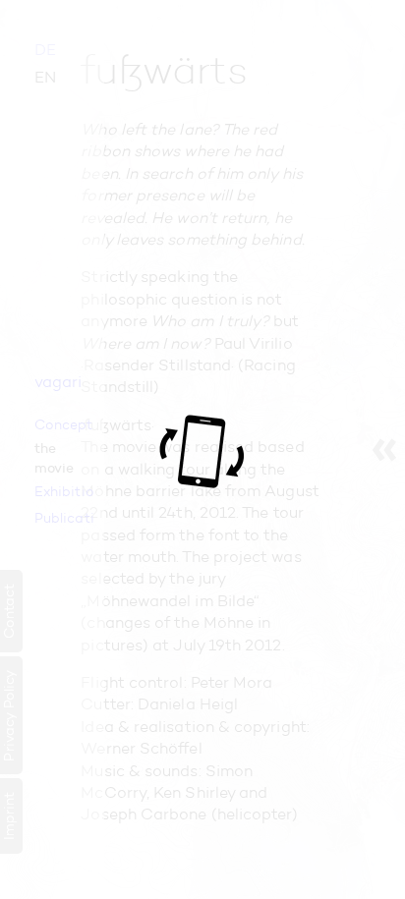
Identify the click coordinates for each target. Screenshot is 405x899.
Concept (63, 424)
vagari (58, 381)
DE (45, 49)
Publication (64, 518)
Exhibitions (64, 491)
